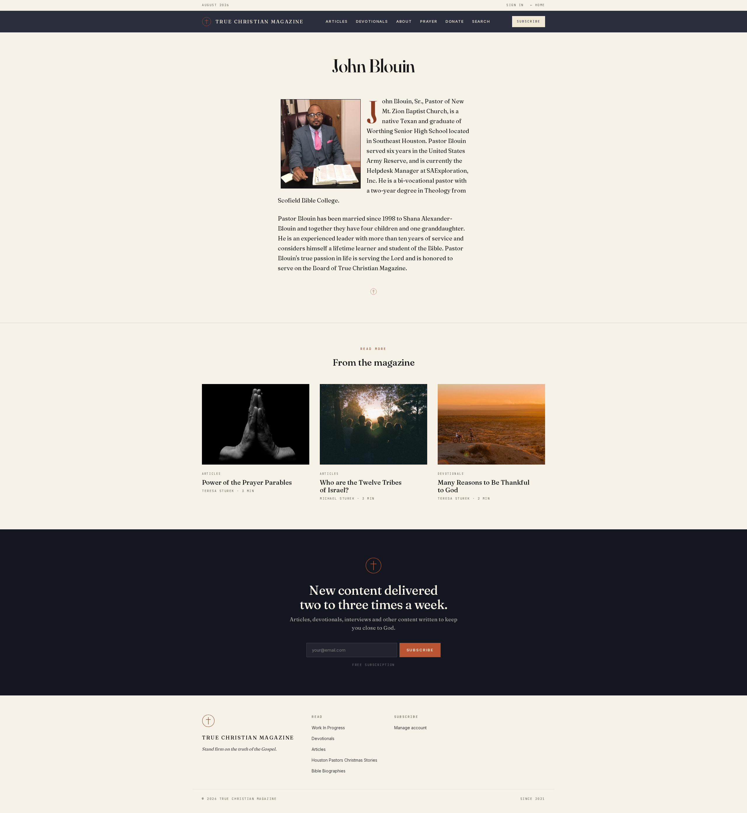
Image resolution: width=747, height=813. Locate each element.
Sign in (515, 5)
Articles (337, 21)
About (404, 21)
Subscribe (528, 21)
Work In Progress (328, 727)
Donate (455, 21)
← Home (537, 5)
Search (481, 21)
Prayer (428, 21)
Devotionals (372, 21)
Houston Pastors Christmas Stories (344, 760)
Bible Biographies (328, 770)
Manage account (410, 727)
